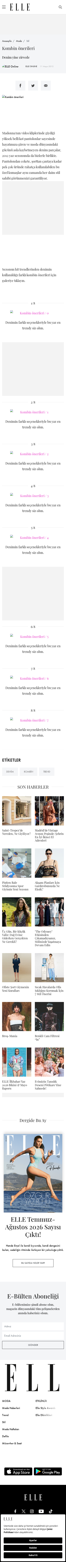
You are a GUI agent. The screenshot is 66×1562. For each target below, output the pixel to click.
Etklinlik (41, 1401)
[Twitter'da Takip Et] (24, 1511)
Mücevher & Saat (12, 1443)
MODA (6, 1401)
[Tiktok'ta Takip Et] (51, 1511)
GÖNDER (33, 1344)
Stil (27, 41)
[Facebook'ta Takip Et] (15, 1511)
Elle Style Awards (45, 1408)
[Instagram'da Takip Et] (32, 1511)
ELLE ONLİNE (31, 66)
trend (46, 771)
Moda (19, 41)
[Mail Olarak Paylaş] (46, 86)
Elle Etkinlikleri (44, 1415)
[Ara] (60, 7)
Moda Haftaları (10, 1429)
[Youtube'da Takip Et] (41, 1511)
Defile (5, 1436)
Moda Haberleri (11, 1408)
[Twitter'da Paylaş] (33, 86)
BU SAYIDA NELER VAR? (33, 1262)
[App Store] (18, 1471)
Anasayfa (6, 41)
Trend (5, 1415)
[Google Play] (48, 1471)
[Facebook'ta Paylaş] (20, 86)
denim (10, 771)
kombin (28, 771)
